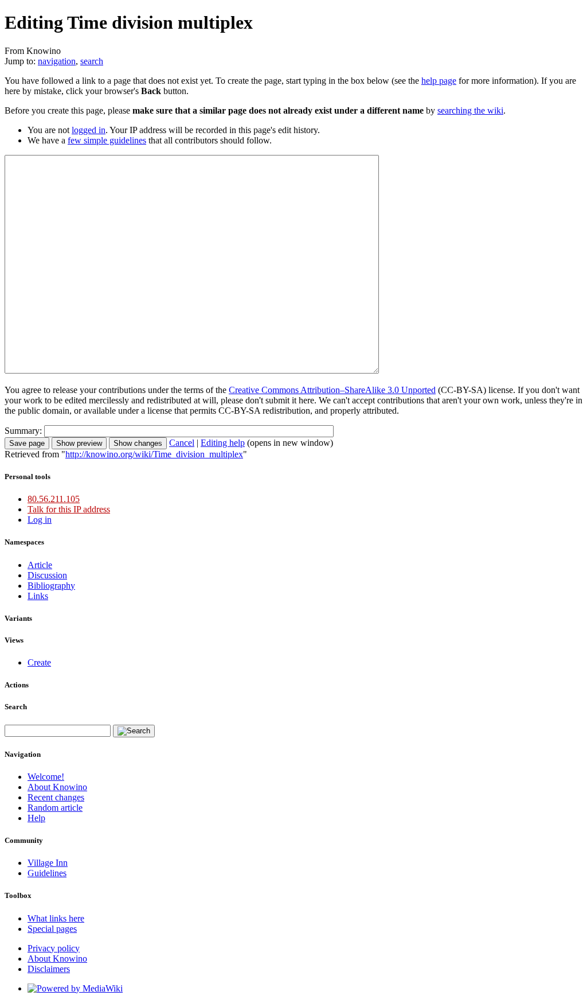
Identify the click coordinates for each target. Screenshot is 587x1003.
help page (438, 80)
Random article (55, 807)
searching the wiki (470, 110)
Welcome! (46, 777)
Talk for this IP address (69, 509)
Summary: (23, 431)
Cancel (181, 443)
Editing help (223, 443)
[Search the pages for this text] (134, 731)
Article (40, 565)
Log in (40, 519)
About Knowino (57, 787)
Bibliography (51, 585)
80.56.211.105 (54, 499)
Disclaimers (49, 969)
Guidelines (47, 873)
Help (36, 818)
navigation (57, 61)
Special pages (52, 929)
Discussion (47, 575)
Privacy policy (54, 948)
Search (16, 706)
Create (39, 662)
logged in (88, 130)
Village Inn (48, 863)
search (91, 61)
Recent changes (56, 797)
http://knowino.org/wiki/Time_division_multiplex (154, 454)
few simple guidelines (107, 140)
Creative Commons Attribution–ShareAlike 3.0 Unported (332, 390)
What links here (56, 918)
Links (38, 596)
